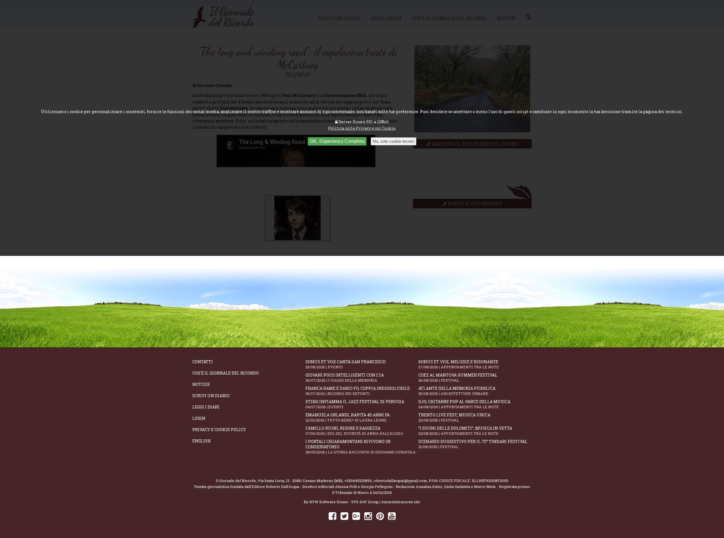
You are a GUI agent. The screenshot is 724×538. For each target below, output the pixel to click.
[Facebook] (332, 516)
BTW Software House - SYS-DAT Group (344, 501)
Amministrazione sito (400, 501)
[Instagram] (368, 516)
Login (198, 418)
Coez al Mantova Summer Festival (457, 377)
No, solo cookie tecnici (393, 141)
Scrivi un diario (211, 395)
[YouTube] (392, 516)
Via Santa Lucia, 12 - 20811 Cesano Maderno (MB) (300, 480)
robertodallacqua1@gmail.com (400, 480)
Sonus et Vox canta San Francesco (345, 364)
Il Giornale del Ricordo (236, 480)
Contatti (202, 361)
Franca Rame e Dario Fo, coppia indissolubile (357, 391)
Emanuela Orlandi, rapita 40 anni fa (347, 417)
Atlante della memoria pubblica (456, 391)
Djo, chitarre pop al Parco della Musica (464, 404)
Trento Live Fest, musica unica (454, 417)
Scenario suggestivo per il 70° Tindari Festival (472, 444)
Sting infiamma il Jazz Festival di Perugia (354, 404)
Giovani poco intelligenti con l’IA (344, 377)
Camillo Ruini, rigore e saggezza (354, 430)
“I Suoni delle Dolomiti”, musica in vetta (465, 430)
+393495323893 (358, 480)
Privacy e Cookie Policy (219, 429)
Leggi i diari (205, 407)
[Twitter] (344, 516)
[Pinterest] (380, 516)
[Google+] (356, 516)
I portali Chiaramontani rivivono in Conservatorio (360, 447)
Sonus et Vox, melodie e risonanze (458, 364)
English (201, 441)
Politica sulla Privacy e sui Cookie (362, 128)
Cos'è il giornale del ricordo (225, 373)
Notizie (201, 384)
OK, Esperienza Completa (337, 141)
